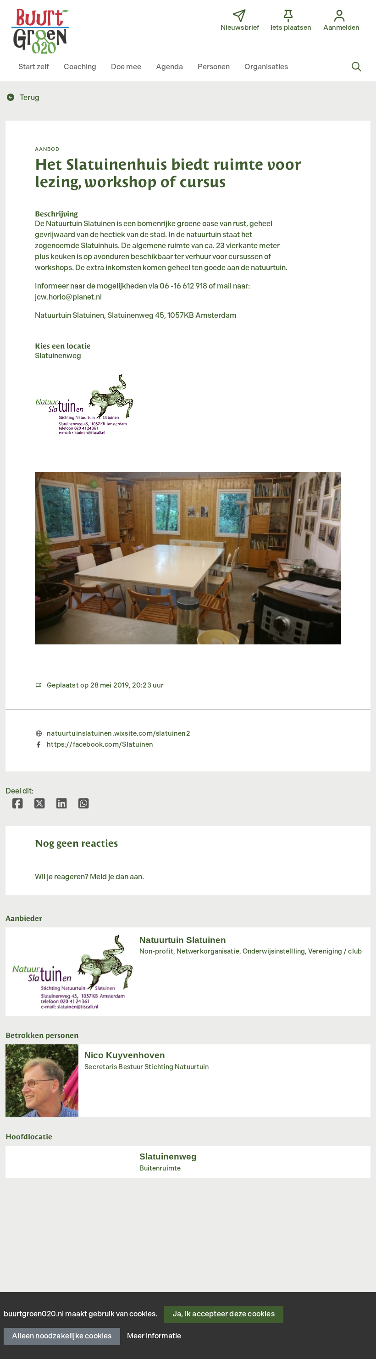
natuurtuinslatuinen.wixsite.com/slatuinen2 (118, 734)
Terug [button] (28, 98)
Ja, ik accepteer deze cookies (223, 1314)
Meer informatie (154, 1336)
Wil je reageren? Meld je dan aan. (89, 877)
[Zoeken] (356, 67)
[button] (33, 67)
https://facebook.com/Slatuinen (100, 745)
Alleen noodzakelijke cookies (62, 1336)
